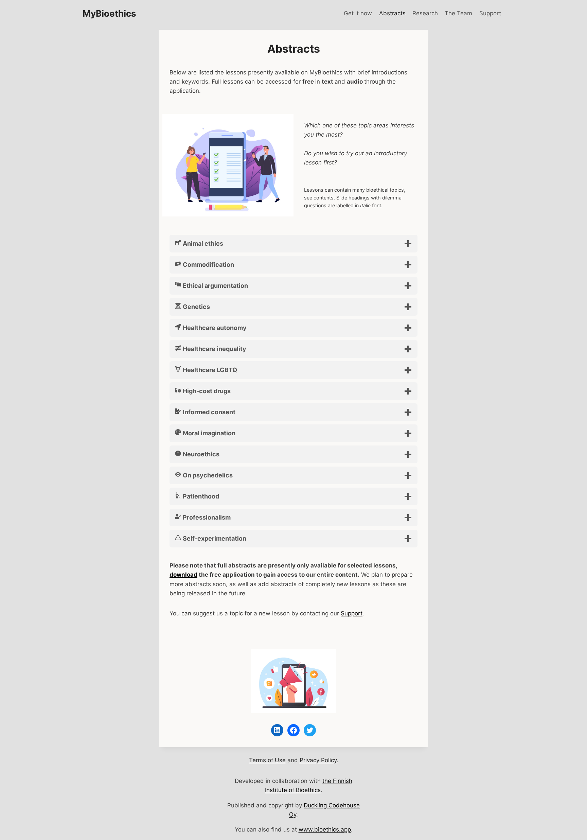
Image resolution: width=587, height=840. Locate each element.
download (183, 574)
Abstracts (392, 13)
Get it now (358, 13)
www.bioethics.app (325, 829)
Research (425, 13)
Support (490, 13)
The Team (458, 13)
